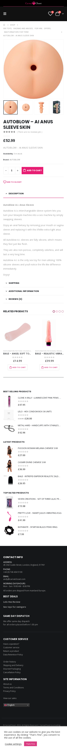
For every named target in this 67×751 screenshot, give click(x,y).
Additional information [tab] (24, 291)
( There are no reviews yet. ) (29, 132)
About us (7, 684)
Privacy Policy (9, 691)
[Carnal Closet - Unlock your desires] (33, 3)
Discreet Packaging (12, 668)
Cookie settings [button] (13, 743)
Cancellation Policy (11, 672)
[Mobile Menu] (5, 13)
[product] (17, 333)
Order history (9, 661)
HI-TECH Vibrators (47, 351)
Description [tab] (16, 193)
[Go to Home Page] (4, 25)
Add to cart (34, 170)
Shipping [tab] (14, 283)
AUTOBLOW (15, 159)
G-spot (37, 351)
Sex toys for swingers (14, 607)
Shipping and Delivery (13, 665)
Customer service (11, 647)
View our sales (9, 698)
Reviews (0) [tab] (15, 299)
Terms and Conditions (13, 687)
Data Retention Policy (13, 654)
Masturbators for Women (13, 351)
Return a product (11, 651)
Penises (27, 351)
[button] (53, 311)
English (10, 705)
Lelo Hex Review (11, 602)
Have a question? (11, 644)
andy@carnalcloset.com (14, 579)
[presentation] (7, 69)
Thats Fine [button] (30, 744)
